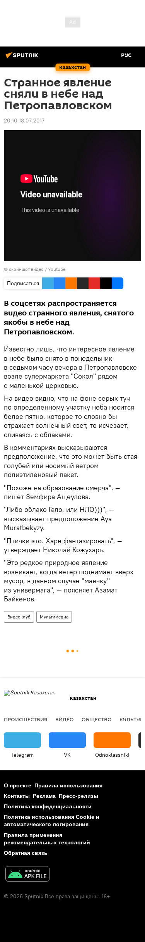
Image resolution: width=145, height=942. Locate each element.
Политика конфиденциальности (48, 806)
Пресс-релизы (78, 796)
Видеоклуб (19, 617)
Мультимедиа (54, 617)
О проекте (17, 785)
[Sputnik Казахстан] (23, 58)
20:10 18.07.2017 (24, 120)
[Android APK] (27, 874)
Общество (97, 719)
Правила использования (68, 785)
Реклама (44, 796)
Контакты (17, 796)
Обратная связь (26, 853)
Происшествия (26, 719)
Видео (64, 719)
